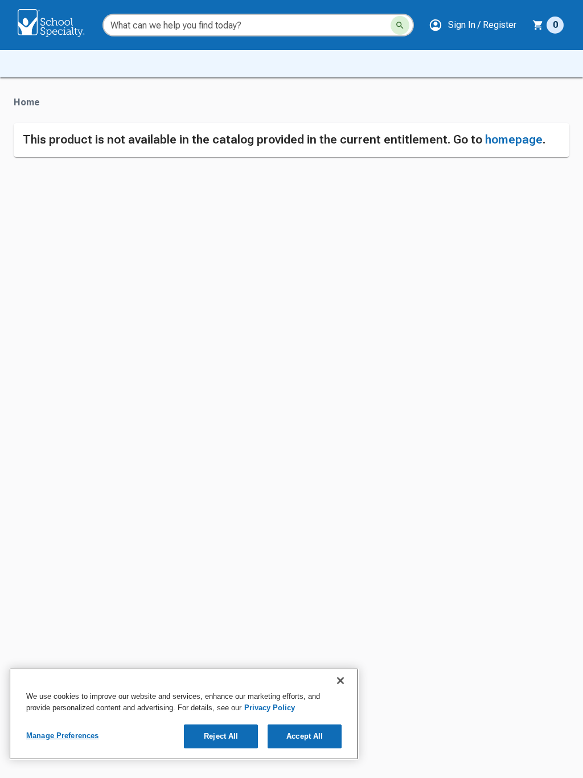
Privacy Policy (269, 707)
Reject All (221, 736)
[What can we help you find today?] (400, 25)
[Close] (340, 680)
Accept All (304, 736)
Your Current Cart (548, 25)
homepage (514, 139)
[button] (472, 25)
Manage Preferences (62, 735)
